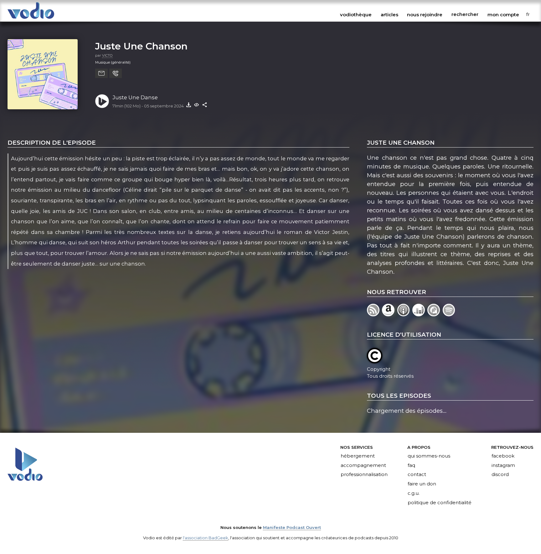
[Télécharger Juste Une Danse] (188, 104)
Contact (417, 475)
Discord (500, 475)
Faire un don (422, 484)
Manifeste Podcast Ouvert (292, 527)
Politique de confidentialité (439, 503)
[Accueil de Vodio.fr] (31, 19)
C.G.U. (414, 493)
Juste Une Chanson (141, 46)
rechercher (464, 14)
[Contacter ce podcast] (101, 73)
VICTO (107, 55)
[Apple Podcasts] (404, 314)
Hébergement (358, 456)
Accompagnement (363, 465)
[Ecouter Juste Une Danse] (102, 101)
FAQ (411, 465)
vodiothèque (356, 14)
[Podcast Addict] (434, 314)
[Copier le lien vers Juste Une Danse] (205, 104)
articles (389, 14)
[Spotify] (449, 314)
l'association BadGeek (205, 537)
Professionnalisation (364, 475)
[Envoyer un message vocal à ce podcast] (115, 73)
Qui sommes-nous (429, 456)
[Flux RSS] (374, 314)
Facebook (503, 456)
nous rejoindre (424, 14)
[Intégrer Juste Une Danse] (196, 104)
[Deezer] (419, 314)
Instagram (503, 465)
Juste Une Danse (135, 97)
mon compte (503, 14)
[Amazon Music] (389, 314)
